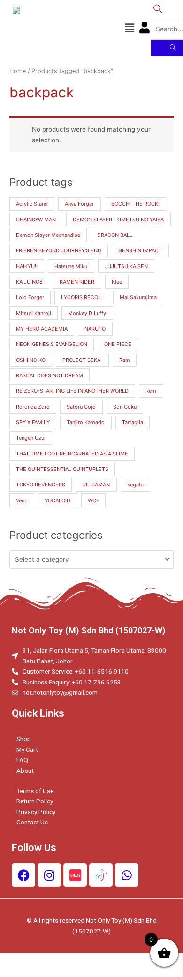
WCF (93, 500)
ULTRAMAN (96, 484)
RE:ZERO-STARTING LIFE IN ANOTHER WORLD (72, 391)
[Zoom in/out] (137, 960)
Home (17, 70)
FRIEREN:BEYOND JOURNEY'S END (58, 250)
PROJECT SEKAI (82, 360)
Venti (22, 500)
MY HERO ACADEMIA (42, 328)
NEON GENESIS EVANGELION (51, 344)
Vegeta (135, 484)
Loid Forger (30, 297)
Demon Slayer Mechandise (48, 235)
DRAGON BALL (114, 235)
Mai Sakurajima (138, 297)
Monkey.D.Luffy (87, 313)
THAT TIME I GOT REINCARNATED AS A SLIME (72, 453)
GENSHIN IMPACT (140, 250)
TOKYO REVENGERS (40, 484)
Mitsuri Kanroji (33, 313)
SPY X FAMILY (33, 422)
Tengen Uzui (31, 437)
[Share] (58, 960)
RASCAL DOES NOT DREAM (49, 375)
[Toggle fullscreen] (97, 960)
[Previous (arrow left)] (19, 972)
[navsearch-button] (157, 9)
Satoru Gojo (81, 407)
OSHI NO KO (31, 360)
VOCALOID (57, 500)
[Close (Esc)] (19, 960)
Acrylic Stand (32, 203)
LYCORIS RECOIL (81, 297)
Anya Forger (79, 203)
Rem (150, 391)
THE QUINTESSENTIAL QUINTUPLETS (62, 469)
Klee (117, 282)
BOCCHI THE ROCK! (135, 203)
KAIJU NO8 (29, 282)
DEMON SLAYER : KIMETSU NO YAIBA (118, 219)
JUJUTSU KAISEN (126, 266)
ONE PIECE (117, 344)
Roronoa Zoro (33, 407)
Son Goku (125, 407)
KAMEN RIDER (77, 282)
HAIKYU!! (27, 266)
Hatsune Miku (70, 266)
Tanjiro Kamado (86, 422)
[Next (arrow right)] (58, 972)
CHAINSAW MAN (36, 219)
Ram (124, 360)
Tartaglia (132, 422)
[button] (129, 28)
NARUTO (95, 328)
